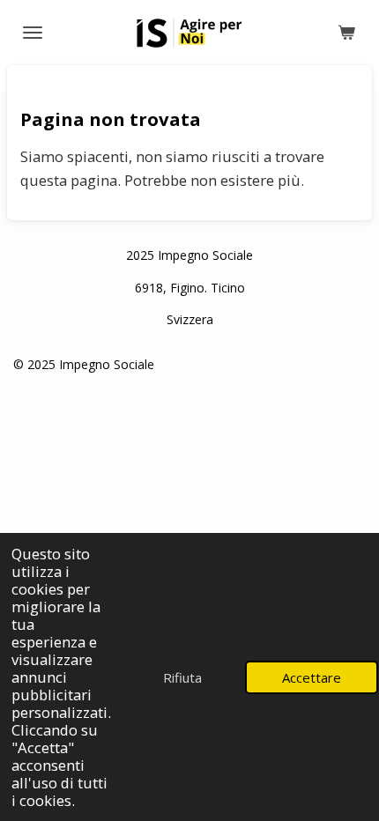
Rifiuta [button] (182, 677)
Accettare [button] (311, 677)
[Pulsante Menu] (32, 32)
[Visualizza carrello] (346, 32)
